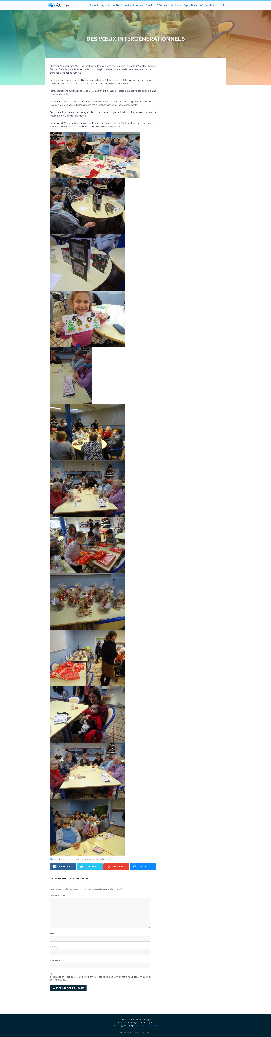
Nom (53, 933)
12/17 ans (175, 5)
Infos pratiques (208, 5)
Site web (55, 960)
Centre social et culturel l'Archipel (138, 1032)
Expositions (190, 5)
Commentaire (58, 896)
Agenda (105, 5)
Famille (150, 5)
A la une (87, 859)
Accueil (94, 5)
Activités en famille (100, 859)
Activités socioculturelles (128, 5)
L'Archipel (58, 859)
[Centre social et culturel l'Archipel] (59, 5)
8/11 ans (162, 5)
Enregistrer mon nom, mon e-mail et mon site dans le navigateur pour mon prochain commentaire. (100, 978)
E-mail (54, 947)
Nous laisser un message (145, 1025)
